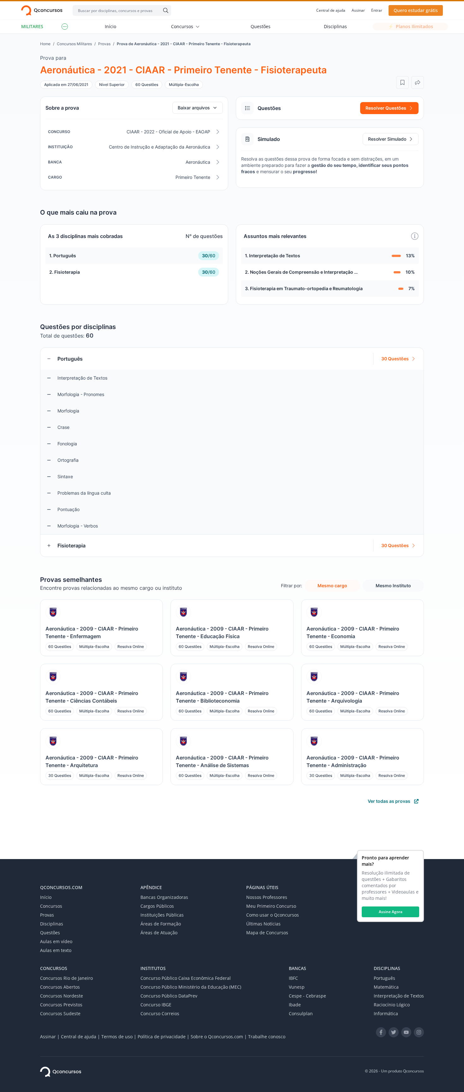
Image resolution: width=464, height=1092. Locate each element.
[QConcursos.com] (60, 1072)
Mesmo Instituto (393, 585)
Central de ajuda (330, 10)
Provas (104, 43)
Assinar (358, 10)
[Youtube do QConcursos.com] (406, 1032)
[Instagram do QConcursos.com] (419, 1032)
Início (110, 26)
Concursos (182, 26)
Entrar (376, 10)
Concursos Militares (74, 43)
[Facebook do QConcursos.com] (381, 1032)
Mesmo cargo (332, 585)
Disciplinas (335, 26)
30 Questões (395, 358)
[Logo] (41, 10)
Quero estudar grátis (416, 10)
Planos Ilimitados (410, 26)
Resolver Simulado (387, 139)
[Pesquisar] (164, 10)
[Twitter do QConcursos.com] (394, 1032)
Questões (261, 26)
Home (45, 43)
